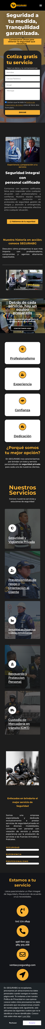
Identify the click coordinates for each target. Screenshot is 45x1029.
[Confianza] (22, 400)
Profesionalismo (22, 358)
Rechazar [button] (13, 1023)
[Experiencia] (22, 374)
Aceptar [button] (32, 1023)
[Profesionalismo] (22, 349)
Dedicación (22, 436)
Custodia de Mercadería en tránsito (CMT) (19, 724)
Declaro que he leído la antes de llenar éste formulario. (22, 105)
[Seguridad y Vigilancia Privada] (12, 528)
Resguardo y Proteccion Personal (17, 678)
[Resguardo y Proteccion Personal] (12, 664)
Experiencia (22, 384)
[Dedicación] (22, 426)
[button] (41, 5)
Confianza (22, 410)
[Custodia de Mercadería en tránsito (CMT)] (12, 710)
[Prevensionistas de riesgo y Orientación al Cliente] (12, 570)
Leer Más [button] (26, 1016)
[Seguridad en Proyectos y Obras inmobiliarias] (12, 620)
